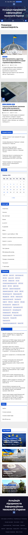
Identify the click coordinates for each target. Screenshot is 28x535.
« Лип (13, 197)
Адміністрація (9, 528)
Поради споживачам (8, 259)
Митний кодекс (7, 294)
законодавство (18, 307)
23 (23, 189)
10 (4, 187)
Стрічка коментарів (7, 415)
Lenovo (11, 278)
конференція (7, 312)
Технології (5, 263)
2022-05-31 (7, 112)
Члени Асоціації (15, 525)
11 (7, 187)
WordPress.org (6, 419)
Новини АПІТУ (16, 528)
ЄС (17, 280)
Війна (13, 104)
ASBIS (5, 275)
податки (6, 318)
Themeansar (24, 518)
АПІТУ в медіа (23, 528)
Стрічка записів (6, 412)
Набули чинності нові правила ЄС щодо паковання (12, 442)
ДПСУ (5, 288)
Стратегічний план (7, 525)
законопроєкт (7, 310)
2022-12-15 (6, 65)
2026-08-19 (8, 475)
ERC (5, 278)
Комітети (3, 528)
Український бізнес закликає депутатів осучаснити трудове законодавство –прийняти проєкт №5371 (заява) (13, 110)
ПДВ (5, 302)
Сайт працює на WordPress (7, 518)
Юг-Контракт (7, 304)
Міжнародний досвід (8, 252)
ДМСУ (15, 286)
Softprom (11, 280)
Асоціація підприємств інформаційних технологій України (14, 13)
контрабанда (17, 310)
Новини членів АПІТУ (8, 255)
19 (10, 189)
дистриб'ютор (7, 307)
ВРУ (10, 286)
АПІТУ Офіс (14, 65)
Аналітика (5, 208)
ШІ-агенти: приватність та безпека (12, 354)
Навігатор (19, 296)
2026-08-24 (8, 444)
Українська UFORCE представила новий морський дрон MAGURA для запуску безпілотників (13, 341)
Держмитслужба (8, 291)
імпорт (20, 323)
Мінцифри (6, 296)
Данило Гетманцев (15, 288)
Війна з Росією (19, 531)
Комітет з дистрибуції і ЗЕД (10, 234)
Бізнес (4, 104)
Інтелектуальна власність (10, 283)
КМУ (21, 291)
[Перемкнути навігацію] (13, 21)
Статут (21, 522)
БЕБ (4, 286)
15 (20, 187)
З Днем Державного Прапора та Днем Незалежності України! (12, 457)
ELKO (11, 275)
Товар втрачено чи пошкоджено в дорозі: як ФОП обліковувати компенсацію (12, 163)
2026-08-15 (8, 490)
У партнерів (5, 266)
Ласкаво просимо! (9, 522)
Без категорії (6, 216)
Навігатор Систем (8, 299)
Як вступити (16, 522)
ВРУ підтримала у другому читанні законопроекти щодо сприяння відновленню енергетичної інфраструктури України (13, 62)
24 (4, 192)
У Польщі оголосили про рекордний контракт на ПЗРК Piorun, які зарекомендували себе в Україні (12, 361)
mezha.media (7, 329)
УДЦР (16, 302)
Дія (16, 291)
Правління (22, 525)
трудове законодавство (9, 323)
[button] (23, 20)
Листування (5, 248)
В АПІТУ (4, 223)
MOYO (17, 278)
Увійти (4, 408)
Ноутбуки (18, 299)
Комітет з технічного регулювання (12, 244)
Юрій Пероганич (17, 460)
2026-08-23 (8, 460)
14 (17, 187)
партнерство (18, 315)
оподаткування (7, 315)
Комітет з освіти (7, 241)
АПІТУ (20, 283)
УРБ (22, 302)
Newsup (18, 518)
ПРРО (10, 302)
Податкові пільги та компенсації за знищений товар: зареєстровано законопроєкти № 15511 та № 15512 (12, 157)
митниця (15, 312)
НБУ (12, 296)
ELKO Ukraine (19, 275)
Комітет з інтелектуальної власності (12, 237)
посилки (13, 318)
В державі (5, 56)
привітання (6, 320)
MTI (5, 280)
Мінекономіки (17, 294)
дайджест (15, 304)
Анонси (4, 212)
